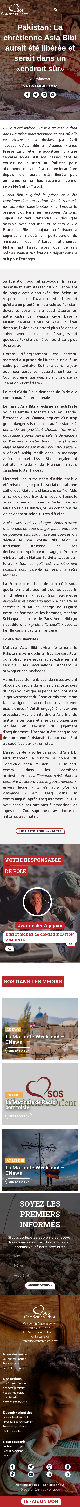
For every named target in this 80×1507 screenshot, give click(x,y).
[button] (77, 9)
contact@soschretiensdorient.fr (40, 1341)
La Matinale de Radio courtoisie (30, 1105)
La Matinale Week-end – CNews (34, 1039)
